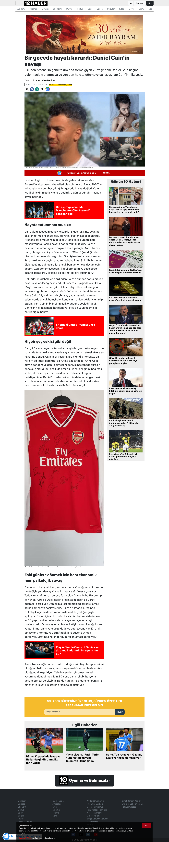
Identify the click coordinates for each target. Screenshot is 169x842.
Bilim (141, 9)
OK (146, 825)
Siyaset (45, 9)
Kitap (121, 9)
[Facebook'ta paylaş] (32, 89)
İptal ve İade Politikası (97, 810)
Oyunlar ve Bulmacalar (89, 781)
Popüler (111, 9)
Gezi (150, 9)
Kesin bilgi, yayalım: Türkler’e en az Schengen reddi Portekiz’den (125, 271)
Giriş (150, 3)
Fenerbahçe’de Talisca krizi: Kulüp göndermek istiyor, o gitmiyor (123, 457)
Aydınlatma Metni (95, 801)
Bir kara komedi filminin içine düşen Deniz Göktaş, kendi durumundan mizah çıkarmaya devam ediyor (124, 241)
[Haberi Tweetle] (27, 89)
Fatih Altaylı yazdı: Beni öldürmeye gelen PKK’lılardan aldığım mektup (124, 423)
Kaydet (120, 712)
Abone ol (139, 3)
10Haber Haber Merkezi (44, 81)
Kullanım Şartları (95, 804)
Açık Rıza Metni (94, 813)
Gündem (20, 9)
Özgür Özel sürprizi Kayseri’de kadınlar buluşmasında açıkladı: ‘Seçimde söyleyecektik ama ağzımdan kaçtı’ (125, 329)
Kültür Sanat (58, 801)
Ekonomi (57, 9)
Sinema (56, 810)
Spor (90, 9)
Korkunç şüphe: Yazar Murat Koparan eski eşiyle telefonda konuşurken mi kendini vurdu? (124, 209)
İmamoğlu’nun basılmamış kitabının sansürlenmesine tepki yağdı (125, 391)
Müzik (55, 807)
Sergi (54, 816)
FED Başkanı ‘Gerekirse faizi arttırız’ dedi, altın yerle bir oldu (125, 299)
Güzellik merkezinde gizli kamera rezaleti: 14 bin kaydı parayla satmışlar (123, 361)
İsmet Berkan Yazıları (131, 801)
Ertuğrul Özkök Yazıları (132, 804)
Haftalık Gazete (128, 807)
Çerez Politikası (25, 838)
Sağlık (100, 9)
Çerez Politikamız (95, 807)
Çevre (131, 9)
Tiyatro (55, 813)
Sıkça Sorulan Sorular (97, 819)
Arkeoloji (56, 804)
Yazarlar (33, 9)
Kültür (80, 9)
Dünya (69, 9)
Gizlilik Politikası (94, 816)
